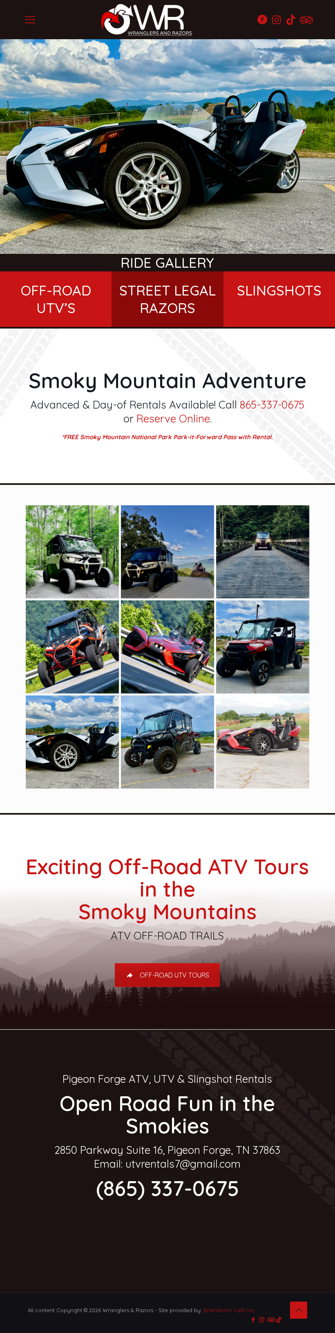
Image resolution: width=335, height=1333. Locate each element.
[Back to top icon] (298, 1310)
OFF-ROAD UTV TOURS (174, 975)
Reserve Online (173, 418)
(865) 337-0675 (167, 1188)
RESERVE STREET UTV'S (167, 1236)
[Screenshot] (262, 551)
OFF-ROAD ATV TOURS (272, 1236)
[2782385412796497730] (72, 646)
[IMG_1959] (167, 551)
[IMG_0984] (262, 646)
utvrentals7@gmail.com (183, 1164)
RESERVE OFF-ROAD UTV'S (74, 1236)
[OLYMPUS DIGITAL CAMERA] (262, 742)
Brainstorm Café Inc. (229, 1310)
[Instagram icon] (262, 1320)
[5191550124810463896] (167, 646)
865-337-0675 (272, 404)
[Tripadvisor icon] (270, 1320)
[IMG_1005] (72, 742)
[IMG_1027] (167, 742)
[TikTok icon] (279, 1320)
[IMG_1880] (72, 551)
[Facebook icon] (253, 1320)
